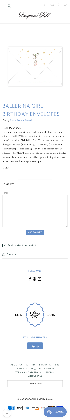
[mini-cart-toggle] (65, 5)
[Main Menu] (4, 6)
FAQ (33, 368)
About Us (17, 364)
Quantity (8, 183)
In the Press (46, 368)
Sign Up (35, 346)
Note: (5, 192)
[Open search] (9, 6)
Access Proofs (49, 5)
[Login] (58, 5)
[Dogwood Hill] (35, 15)
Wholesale (35, 376)
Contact (21, 368)
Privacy (50, 372)
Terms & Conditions (28, 372)
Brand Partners (49, 364)
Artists (31, 364)
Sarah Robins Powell (21, 120)
